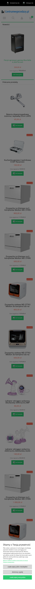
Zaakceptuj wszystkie (17, 577)
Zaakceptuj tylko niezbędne (17, 567)
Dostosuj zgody (17, 572)
